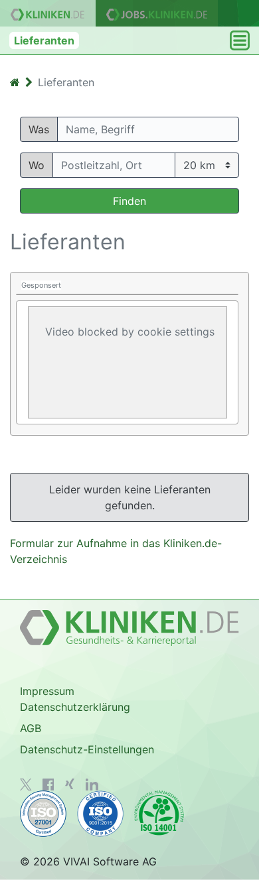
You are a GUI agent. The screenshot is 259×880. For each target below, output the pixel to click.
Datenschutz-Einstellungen (87, 749)
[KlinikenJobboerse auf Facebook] (48, 784)
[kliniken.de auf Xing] (69, 784)
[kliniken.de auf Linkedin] (92, 784)
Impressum (47, 691)
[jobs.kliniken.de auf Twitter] (26, 784)
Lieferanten (44, 40)
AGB (30, 728)
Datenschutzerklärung (75, 707)
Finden (129, 201)
